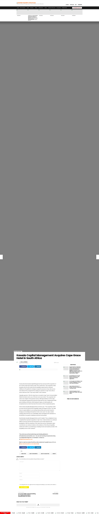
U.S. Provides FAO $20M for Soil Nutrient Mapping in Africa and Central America (75, 382)
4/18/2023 (73, 15)
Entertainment (41, 7)
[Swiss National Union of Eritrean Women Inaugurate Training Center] (66, 388)
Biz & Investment (22, 7)
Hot (76, 4)
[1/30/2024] (22, 12)
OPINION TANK (64, 7)
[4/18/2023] (77, 12)
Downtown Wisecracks (51, 7)
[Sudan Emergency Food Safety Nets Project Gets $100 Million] (66, 393)
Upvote (26, 505)
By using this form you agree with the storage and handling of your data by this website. (38, 484)
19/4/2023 (62, 15)
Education (31, 7)
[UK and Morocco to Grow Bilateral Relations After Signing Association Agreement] (66, 377)
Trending (80, 4)
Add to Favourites (33, 453)
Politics (36, 7)
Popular (72, 4)
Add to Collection (45, 453)
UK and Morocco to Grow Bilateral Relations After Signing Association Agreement (74, 377)
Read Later (23, 453)
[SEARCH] (63, 3)
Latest (67, 4)
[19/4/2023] (66, 12)
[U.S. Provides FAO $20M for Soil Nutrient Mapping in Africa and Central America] (66, 383)
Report (54, 453)
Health (28, 7)
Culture (46, 7)
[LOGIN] (83, 7)
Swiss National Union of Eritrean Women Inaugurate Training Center (75, 387)
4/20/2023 (52, 15)
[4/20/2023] (55, 12)
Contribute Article (77, 7)
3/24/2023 (41, 15)
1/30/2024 (18, 15)
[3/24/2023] (44, 12)
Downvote (50, 505)
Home (18, 7)
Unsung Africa (58, 7)
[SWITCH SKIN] (69, 8)
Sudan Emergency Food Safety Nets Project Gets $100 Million (75, 392)
